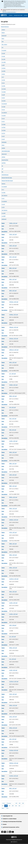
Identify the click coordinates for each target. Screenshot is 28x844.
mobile (3, 148)
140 (13, 805)
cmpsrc (3, 29)
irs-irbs (3, 80)
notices (3, 157)
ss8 (2, 168)
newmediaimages (6, 151)
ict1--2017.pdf (12, 636)
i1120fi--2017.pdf (13, 670)
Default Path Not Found (7, 180)
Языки (4, 824)
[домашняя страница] (4, 15)
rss (2, 166)
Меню (25, 15)
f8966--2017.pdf (13, 543)
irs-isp (3, 83)
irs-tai (3, 121)
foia (2, 41)
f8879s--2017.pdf (13, 497)
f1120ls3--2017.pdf (13, 776)
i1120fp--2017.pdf (13, 614)
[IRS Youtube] (13, 831)
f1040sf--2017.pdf (13, 385)
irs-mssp (4, 89)
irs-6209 (3, 216)
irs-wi (3, 198)
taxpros (3, 183)
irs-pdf (3, 94)
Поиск (10, 15)
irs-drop (3, 68)
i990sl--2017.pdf (13, 555)
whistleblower (5, 174)
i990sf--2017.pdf (13, 508)
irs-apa (3, 56)
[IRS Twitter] (5, 832)
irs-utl (3, 136)
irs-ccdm (4, 62)
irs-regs (3, 106)
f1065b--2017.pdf (13, 223)
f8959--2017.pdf (13, 396)
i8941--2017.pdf (12, 362)
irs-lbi (3, 207)
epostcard (4, 35)
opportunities (5, 160)
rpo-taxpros (4, 210)
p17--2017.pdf (12, 373)
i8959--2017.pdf (12, 290)
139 (9, 805)
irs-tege (3, 124)
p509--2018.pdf (12, 625)
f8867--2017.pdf (13, 486)
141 (16, 805)
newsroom (4, 154)
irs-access (4, 50)
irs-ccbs (3, 59)
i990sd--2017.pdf (13, 728)
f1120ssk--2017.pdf (13, 750)
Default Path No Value (7, 177)
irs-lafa (3, 86)
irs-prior (4, 100)
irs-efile (3, 71)
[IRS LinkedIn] (10, 832)
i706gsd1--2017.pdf (13, 327)
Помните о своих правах (9, 818)
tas (2, 171)
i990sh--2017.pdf (13, 705)
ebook (3, 32)
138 (6, 806)
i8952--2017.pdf (12, 788)
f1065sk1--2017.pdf (13, 763)
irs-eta (3, 74)
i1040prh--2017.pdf (13, 519)
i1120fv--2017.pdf (13, 603)
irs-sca (3, 109)
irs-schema (4, 112)
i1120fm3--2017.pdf (13, 579)
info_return (4, 44)
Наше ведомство (7, 816)
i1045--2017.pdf (12, 475)
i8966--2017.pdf (12, 463)
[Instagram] (7, 831)
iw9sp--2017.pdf (13, 716)
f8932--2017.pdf (13, 591)
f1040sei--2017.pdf (13, 314)
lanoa (3, 145)
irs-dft (3, 65)
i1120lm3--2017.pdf (13, 681)
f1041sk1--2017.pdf (13, 302)
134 (16, 803)
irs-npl (3, 204)
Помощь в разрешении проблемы (12, 821)
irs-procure (4, 103)
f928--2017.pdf (12, 430)
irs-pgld (3, 213)
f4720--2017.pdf (13, 532)
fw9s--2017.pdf (12, 418)
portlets (4, 163)
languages (4, 142)
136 (23, 803)
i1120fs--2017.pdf (13, 441)
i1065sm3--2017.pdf (13, 350)
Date (3, 226)
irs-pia (3, 97)
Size (3, 228)
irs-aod (3, 53)
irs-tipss (4, 130)
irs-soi (3, 118)
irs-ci (3, 189)
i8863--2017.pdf (12, 268)
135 (20, 803)
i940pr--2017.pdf (13, 567)
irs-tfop (3, 127)
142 (19, 805)
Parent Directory (5, 26)
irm (2, 47)
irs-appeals (4, 201)
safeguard (4, 219)
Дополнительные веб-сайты (11, 827)
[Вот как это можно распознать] (14, 11)
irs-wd (3, 139)
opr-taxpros (4, 195)
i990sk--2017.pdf (13, 648)
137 (3, 805)
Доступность (14, 841)
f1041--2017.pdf (13, 694)
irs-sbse (3, 192)
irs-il (3, 77)
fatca (3, 38)
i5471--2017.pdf (12, 257)
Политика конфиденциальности (14, 839)
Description (4, 231)
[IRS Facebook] (2, 831)
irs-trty (3, 133)
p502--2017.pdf (12, 739)
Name (3, 223)
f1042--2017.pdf (13, 234)
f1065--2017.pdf (13, 245)
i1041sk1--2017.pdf (13, 338)
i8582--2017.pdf (12, 279)
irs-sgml (4, 115)
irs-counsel (4, 186)
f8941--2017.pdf (13, 452)
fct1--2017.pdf (12, 659)
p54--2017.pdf (12, 407)
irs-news (4, 92)
